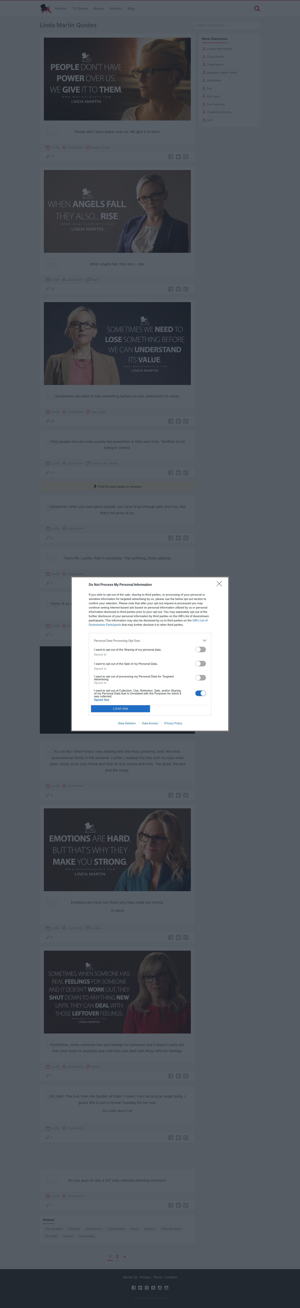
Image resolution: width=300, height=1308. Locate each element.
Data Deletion (127, 723)
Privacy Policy (173, 723)
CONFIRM (120, 708)
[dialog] (150, 654)
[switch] (200, 649)
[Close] (220, 585)
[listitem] (150, 640)
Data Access (150, 723)
